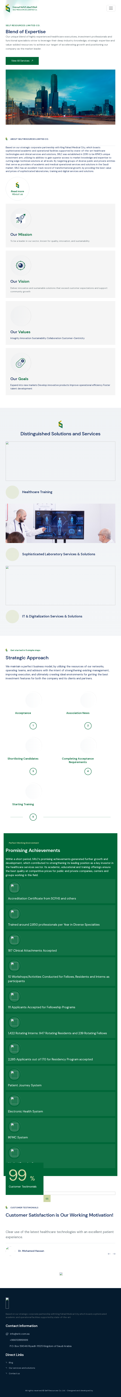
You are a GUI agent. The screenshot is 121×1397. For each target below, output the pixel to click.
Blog (11, 1362)
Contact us (14, 1373)
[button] (109, 1254)
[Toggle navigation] (111, 8)
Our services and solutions (22, 1368)
